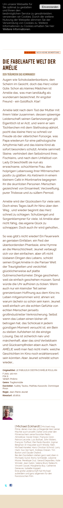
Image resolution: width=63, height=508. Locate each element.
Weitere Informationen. (17, 29)
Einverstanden (50, 7)
